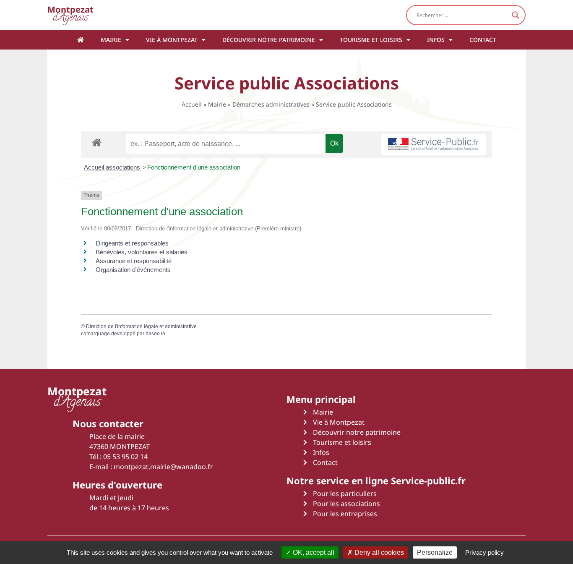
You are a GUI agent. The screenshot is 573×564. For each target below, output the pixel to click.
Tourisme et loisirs (371, 40)
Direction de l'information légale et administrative (141, 326)
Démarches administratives (271, 104)
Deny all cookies (378, 552)
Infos (436, 40)
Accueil (192, 104)
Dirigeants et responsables (132, 243)
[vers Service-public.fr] (433, 144)
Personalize (435, 552)
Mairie (111, 40)
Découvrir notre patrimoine (268, 40)
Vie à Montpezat (172, 40)
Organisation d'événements (133, 269)
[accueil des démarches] (96, 142)
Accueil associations (113, 167)
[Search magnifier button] (515, 15)
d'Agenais (70, 15)
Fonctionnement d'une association (193, 167)
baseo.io (155, 334)
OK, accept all (312, 552)
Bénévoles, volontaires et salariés (142, 252)
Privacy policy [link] (484, 552)
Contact (482, 40)
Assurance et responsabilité (134, 260)
